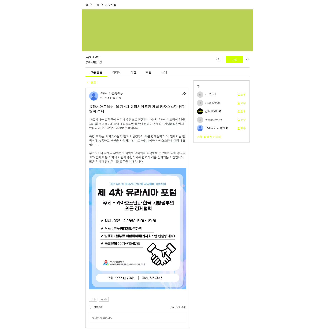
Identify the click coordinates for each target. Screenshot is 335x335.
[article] (137, 208)
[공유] (184, 93)
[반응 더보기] (104, 299)
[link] (96, 72)
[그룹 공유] (247, 59)
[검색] (218, 59)
